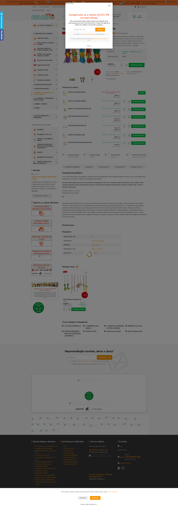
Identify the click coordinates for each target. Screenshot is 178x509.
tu (96, 504)
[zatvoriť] (109, 5)
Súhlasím (95, 498)
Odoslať (100, 29)
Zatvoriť (89, 46)
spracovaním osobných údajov (88, 34)
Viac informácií (112, 492)
